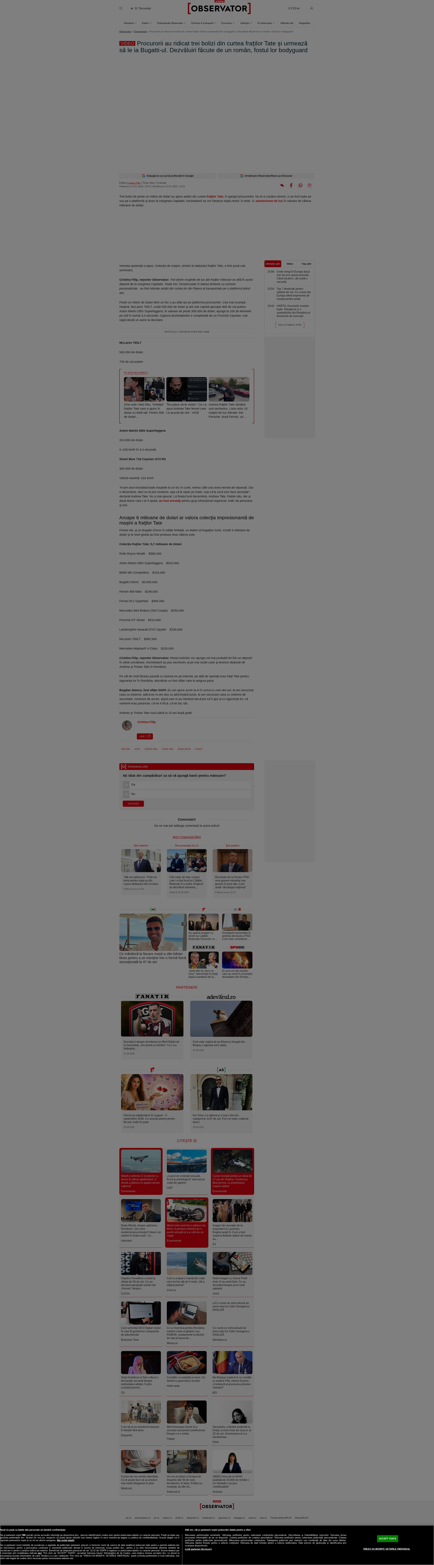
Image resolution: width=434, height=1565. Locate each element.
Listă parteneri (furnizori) (198, 1549)
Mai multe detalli (65, 1540)
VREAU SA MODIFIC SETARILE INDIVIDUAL (386, 1549)
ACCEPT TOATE (387, 1538)
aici (40, 1553)
